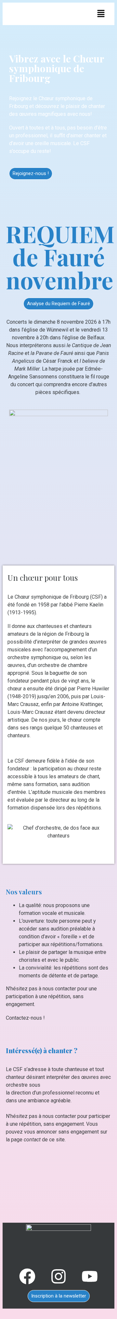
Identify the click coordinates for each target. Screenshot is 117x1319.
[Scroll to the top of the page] (4, 1312)
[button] (101, 14)
